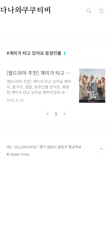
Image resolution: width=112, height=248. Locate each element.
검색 (89, 11)
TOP (101, 149)
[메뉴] (101, 11)
